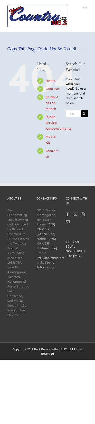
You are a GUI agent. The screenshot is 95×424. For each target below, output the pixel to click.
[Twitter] (75, 214)
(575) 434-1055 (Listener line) (47, 243)
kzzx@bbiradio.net (51, 258)
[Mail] (68, 222)
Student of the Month (52, 103)
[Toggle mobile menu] (85, 7)
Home (51, 81)
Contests (53, 89)
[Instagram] (83, 214)
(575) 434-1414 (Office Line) (46, 229)
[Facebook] (68, 214)
